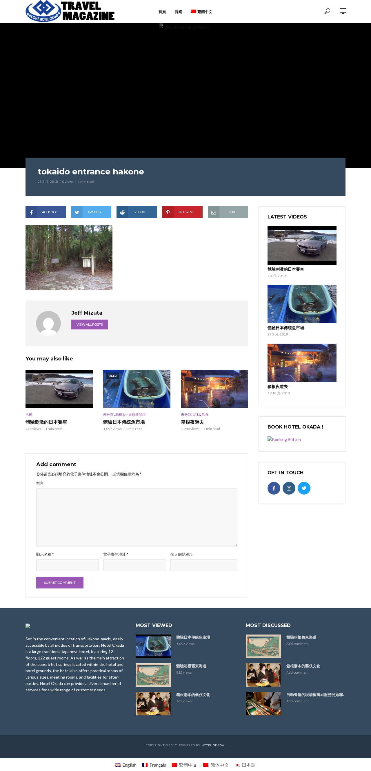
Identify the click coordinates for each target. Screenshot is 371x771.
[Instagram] (289, 488)
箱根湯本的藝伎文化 (193, 694)
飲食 (205, 414)
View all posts (90, 324)
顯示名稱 (45, 554)
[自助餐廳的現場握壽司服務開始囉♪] (263, 703)
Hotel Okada (212, 745)
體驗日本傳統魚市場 (124, 422)
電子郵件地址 (115, 554)
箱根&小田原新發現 (130, 414)
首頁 (162, 11)
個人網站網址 (181, 554)
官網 (178, 11)
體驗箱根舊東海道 (191, 666)
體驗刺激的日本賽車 (46, 422)
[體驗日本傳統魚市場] (302, 304)
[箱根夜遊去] (214, 388)
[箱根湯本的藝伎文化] (153, 703)
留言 (40, 483)
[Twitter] (304, 488)
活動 (29, 414)
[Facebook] (274, 488)
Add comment (297, 643)
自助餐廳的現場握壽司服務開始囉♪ (315, 694)
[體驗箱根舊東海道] (153, 675)
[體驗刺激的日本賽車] (59, 388)
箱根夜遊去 (192, 422)
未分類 (108, 414)
